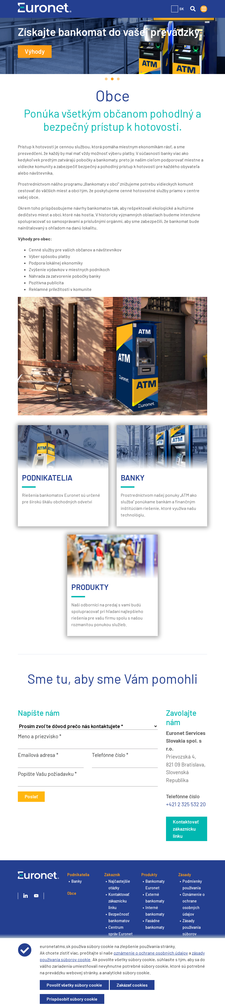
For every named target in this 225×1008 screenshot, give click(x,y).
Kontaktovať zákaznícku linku (186, 829)
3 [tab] (118, 79)
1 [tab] (106, 79)
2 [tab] (112, 79)
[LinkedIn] (25, 896)
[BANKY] (162, 447)
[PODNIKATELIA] (63, 447)
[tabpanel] (112, 46)
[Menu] (203, 8)
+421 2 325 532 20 (186, 804)
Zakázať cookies (132, 984)
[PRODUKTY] (112, 556)
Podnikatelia (78, 874)
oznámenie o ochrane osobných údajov (151, 952)
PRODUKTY (90, 587)
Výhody (35, 51)
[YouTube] (36, 896)
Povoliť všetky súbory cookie (74, 984)
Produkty (149, 874)
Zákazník (112, 874)
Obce (71, 893)
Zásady (184, 874)
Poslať (31, 796)
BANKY (133, 477)
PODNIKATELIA (47, 477)
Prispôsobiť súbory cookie (72, 998)
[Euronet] (44, 7)
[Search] (192, 8)
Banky (76, 881)
